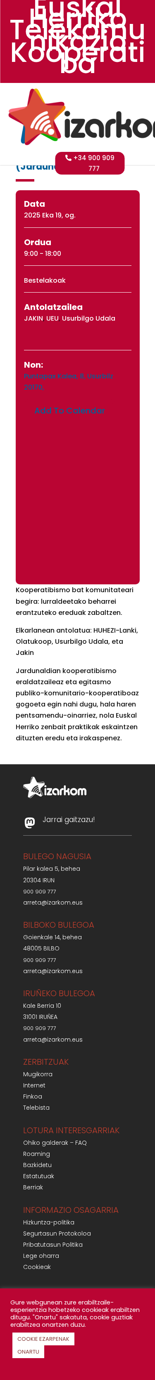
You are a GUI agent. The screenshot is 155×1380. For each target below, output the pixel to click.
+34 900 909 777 (93, 163)
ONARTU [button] (28, 1352)
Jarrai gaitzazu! (69, 820)
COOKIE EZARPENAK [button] (43, 1339)
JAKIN (33, 318)
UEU (52, 318)
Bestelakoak (45, 280)
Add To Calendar (69, 410)
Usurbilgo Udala (88, 318)
